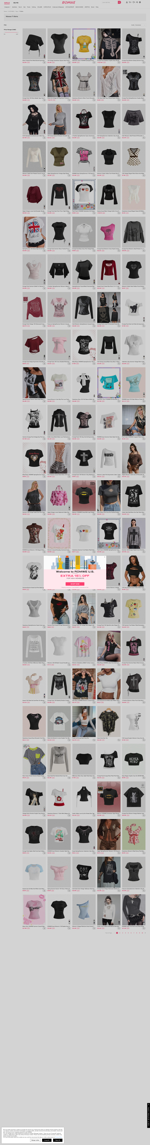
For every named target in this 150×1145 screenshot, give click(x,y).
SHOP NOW (75, 584)
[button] (105, 557)
